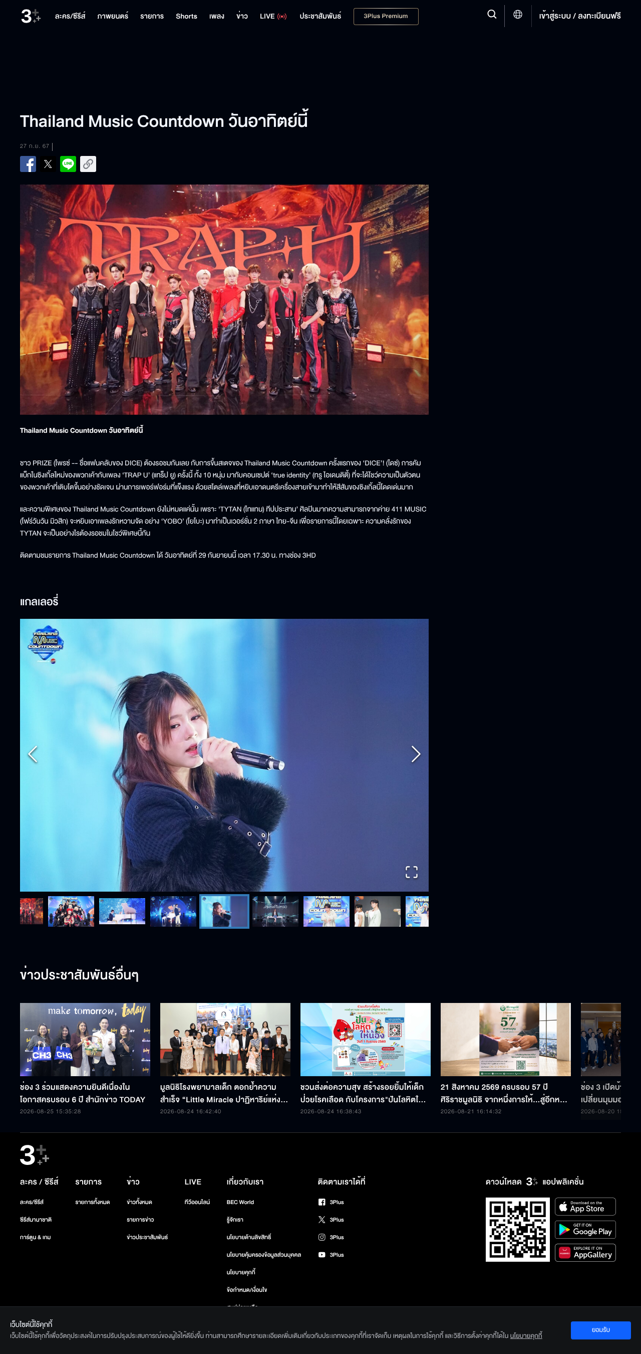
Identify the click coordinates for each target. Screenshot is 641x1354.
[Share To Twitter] (48, 164)
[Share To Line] (68, 164)
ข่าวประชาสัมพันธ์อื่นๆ (79, 976)
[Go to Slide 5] (158, 911)
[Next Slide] (416, 755)
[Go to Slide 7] (260, 911)
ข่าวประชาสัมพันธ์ (147, 1237)
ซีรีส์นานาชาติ (36, 1220)
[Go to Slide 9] (363, 911)
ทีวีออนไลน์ (197, 1202)
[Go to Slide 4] (107, 911)
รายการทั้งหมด (92, 1202)
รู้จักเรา (235, 1220)
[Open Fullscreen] (412, 873)
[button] (224, 755)
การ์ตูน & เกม (35, 1237)
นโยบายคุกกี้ (241, 1272)
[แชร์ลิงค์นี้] (88, 164)
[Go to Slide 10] (414, 911)
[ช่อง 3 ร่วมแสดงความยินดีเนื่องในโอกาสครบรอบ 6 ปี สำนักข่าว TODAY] (85, 1039)
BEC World (240, 1202)
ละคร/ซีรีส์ (32, 1202)
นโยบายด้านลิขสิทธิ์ (249, 1237)
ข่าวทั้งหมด (139, 1202)
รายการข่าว (140, 1220)
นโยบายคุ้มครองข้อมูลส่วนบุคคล (264, 1255)
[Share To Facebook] (28, 164)
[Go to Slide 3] (56, 911)
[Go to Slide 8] (311, 911)
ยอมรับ (601, 1330)
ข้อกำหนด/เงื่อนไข (247, 1290)
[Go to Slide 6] (209, 911)
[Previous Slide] (32, 755)
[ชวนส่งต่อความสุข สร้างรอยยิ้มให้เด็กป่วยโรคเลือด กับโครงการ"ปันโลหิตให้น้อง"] (365, 1039)
